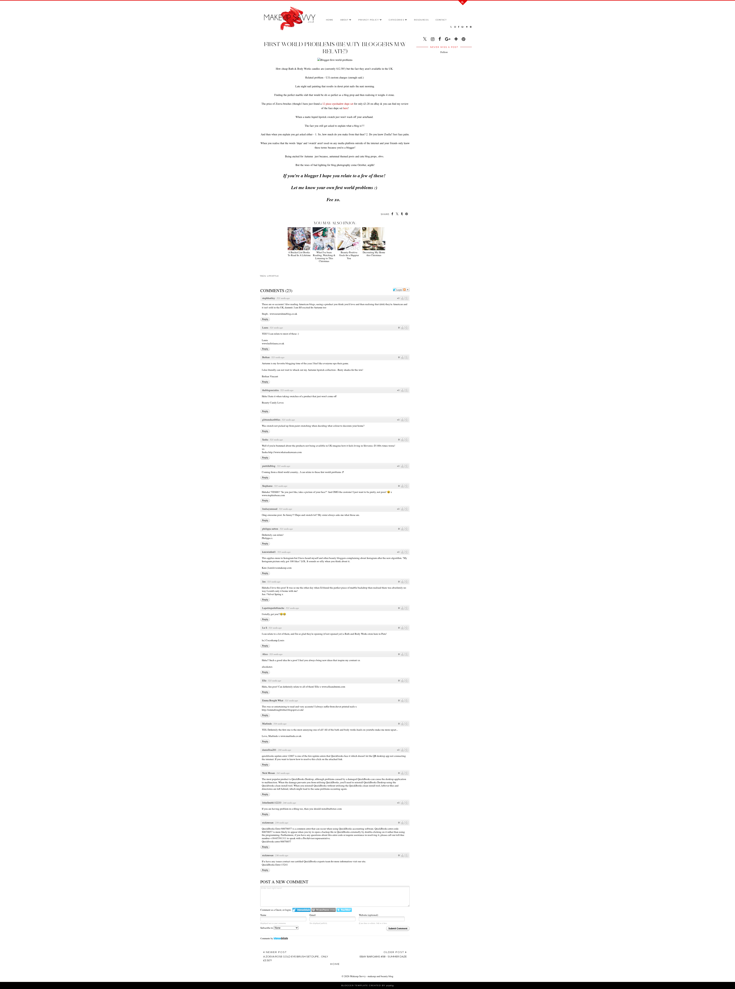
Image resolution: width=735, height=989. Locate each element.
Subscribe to (267, 927)
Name (263, 915)
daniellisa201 (269, 749)
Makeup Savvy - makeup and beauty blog (371, 976)
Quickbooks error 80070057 (276, 841)
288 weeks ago (284, 749)
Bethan (266, 357)
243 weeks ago (283, 773)
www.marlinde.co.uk (290, 736)
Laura (265, 327)
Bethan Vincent (270, 376)
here (345, 108)
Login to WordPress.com (323, 910)
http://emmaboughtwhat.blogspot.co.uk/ (283, 709)
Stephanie (267, 486)
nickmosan (268, 822)
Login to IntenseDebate (301, 910)
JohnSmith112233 (271, 802)
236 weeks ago (281, 855)
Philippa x (267, 538)
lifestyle (273, 276)
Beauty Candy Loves (273, 402)
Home (329, 20)
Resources (421, 20)
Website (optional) (368, 915)
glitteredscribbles (271, 419)
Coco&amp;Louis (275, 640)
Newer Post (295, 956)
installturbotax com (331, 808)
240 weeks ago (289, 802)
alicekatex (267, 666)
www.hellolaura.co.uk (273, 343)
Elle (264, 680)
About (344, 20)
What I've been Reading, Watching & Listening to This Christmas (324, 257)
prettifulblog (268, 466)
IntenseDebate (280, 938)
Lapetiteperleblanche (273, 608)
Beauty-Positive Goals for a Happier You (349, 255)
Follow (444, 52)
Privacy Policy (368, 20)
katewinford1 (269, 552)
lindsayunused (269, 508)
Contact (441, 20)
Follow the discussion (406, 289)
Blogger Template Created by (367, 985)
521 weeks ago (283, 298)
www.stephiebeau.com (273, 495)
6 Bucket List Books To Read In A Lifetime (299, 254)
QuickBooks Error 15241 (275, 864)
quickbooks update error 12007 (278, 756)
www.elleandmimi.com (333, 686)
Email (313, 915)
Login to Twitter (344, 910)
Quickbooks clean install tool (277, 785)
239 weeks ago (281, 822)
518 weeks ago (280, 723)
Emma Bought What (272, 700)
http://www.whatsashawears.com (285, 452)
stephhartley (268, 298)
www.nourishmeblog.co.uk (283, 313)
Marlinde (267, 723)
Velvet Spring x (275, 594)
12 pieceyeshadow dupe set (337, 103)
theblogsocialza (270, 390)
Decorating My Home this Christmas (374, 254)
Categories (396, 20)
